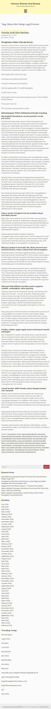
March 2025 (5, 541)
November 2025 (7, 522)
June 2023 (5, 593)
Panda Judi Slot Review (15, 33)
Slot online (5, 694)
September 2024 (7, 556)
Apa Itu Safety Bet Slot (29, 434)
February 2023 (6, 603)
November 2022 (7, 610)
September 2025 (7, 527)
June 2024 (5, 564)
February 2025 (6, 544)
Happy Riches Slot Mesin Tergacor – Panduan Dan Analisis (22, 486)
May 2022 (5, 618)
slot (2, 690)
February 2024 (6, 573)
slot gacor (5, 643)
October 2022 (6, 613)
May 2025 (5, 536)
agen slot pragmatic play (10, 677)
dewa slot (4, 668)
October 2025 (6, 524)
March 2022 (5, 623)
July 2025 (4, 531)
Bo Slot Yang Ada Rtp (14, 436)
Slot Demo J (10, 450)
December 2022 (7, 608)
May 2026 (5, 507)
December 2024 (7, 549)
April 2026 (5, 509)
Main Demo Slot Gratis (32, 443)
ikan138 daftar (6, 660)
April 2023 (5, 598)
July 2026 (4, 504)
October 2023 (6, 583)
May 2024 (5, 566)
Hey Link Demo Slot (39, 438)
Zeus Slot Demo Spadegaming (25, 452)
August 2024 (6, 559)
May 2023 (5, 596)
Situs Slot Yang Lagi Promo (32, 447)
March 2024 (5, 571)
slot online (5, 656)
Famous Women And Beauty (25, 4)
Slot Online (12, 434)
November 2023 (7, 581)
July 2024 (5, 561)
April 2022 (5, 620)
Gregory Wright (8, 37)
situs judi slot (6, 651)
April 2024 (5, 568)
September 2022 (7, 615)
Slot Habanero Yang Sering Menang (27, 450)
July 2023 (5, 591)
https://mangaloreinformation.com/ (14, 681)
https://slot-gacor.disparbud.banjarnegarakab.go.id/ (19, 673)
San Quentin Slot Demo (14, 447)
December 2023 (7, 578)
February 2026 (6, 514)
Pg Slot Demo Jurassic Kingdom (24, 445)
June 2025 (5, 534)
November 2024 (7, 551)
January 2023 (6, 606)
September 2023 (7, 586)
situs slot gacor (6, 635)
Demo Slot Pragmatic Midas (22, 438)
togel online (5, 639)
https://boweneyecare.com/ (11, 685)
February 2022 (6, 625)
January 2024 (6, 576)
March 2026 (5, 512)
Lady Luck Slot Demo (25, 441)
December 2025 (7, 519)
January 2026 (6, 517)
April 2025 (5, 539)
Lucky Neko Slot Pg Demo (15, 443)
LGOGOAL (5, 647)
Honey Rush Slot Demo (9, 441)
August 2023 (6, 588)
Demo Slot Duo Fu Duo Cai (31, 436)
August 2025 (6, 529)
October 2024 (6, 554)
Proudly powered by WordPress (13, 707)
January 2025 (6, 546)
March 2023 (5, 601)
